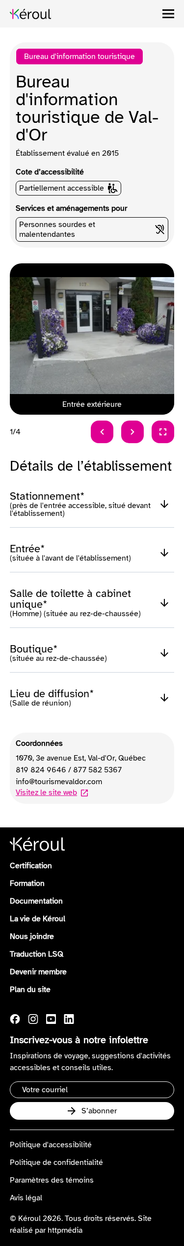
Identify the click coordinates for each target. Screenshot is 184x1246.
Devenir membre (38, 972)
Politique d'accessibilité (51, 1145)
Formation (27, 883)
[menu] (168, 14)
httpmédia (65, 1230)
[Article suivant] (132, 432)
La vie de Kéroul (37, 919)
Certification (31, 866)
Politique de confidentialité (56, 1162)
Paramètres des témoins (52, 1180)
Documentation (36, 901)
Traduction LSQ (36, 954)
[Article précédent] (102, 432)
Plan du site (30, 989)
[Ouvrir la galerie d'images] (163, 432)
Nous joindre (32, 936)
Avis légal (26, 1198)
